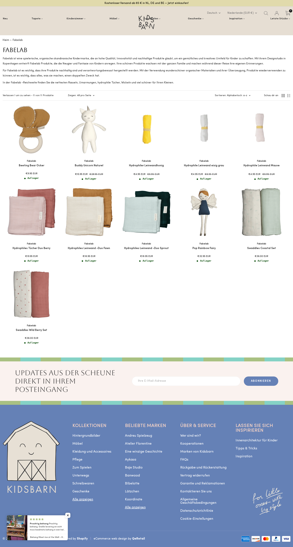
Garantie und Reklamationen (202, 483)
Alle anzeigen (82, 499)
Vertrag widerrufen (195, 475)
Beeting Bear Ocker (31, 165)
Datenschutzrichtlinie (196, 511)
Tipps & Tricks (246, 448)
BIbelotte (132, 483)
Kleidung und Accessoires (91, 451)
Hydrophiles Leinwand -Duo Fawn (89, 248)
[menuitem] (5, 18)
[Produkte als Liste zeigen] (288, 95)
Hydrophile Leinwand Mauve (261, 165)
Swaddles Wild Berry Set (31, 330)
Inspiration (244, 456)
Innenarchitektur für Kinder (257, 440)
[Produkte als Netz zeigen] (283, 95)
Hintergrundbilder (86, 435)
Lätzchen (132, 491)
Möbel (77, 443)
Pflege (77, 459)
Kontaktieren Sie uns (196, 491)
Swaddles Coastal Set (261, 248)
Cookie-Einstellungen (196, 519)
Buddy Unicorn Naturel (89, 165)
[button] (67, 515)
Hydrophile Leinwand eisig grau (204, 165)
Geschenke (80, 491)
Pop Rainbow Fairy (204, 248)
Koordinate (133, 499)
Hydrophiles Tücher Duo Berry (31, 248)
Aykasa (130, 459)
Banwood (132, 475)
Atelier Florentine (138, 443)
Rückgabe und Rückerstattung (203, 467)
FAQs (184, 459)
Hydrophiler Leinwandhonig (146, 165)
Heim (6, 40)
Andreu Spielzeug (138, 435)
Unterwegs (80, 475)
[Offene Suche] (266, 13)
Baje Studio (134, 467)
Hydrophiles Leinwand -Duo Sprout (146, 248)
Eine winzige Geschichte (143, 451)
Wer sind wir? (190, 435)
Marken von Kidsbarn (196, 451)
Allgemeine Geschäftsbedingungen (198, 501)
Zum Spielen (81, 467)
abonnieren (261, 381)
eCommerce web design (110, 538)
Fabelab (18, 40)
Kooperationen (191, 443)
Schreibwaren (83, 483)
